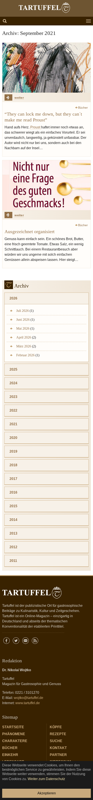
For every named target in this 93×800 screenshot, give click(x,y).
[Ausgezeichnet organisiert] (46, 185)
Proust (35, 127)
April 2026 (23, 337)
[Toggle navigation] (88, 21)
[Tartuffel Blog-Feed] (35, 640)
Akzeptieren (46, 793)
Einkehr (10, 755)
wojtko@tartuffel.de (28, 698)
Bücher (10, 748)
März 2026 (23, 346)
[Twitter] (16, 640)
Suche (56, 741)
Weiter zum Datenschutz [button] (46, 779)
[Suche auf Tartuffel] (4, 21)
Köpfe (56, 727)
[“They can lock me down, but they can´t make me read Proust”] (46, 68)
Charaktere (14, 741)
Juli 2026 (22, 310)
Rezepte (58, 734)
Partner (58, 755)
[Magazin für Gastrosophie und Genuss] (44, 7)
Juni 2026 (23, 319)
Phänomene (13, 734)
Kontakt (58, 748)
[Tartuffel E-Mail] (25, 640)
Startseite (13, 727)
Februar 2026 (25, 355)
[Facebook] (6, 640)
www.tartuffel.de (27, 703)
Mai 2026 (22, 328)
